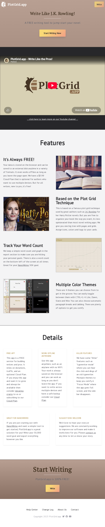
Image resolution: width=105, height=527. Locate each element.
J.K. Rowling (90, 211)
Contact (75, 509)
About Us (62, 509)
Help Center (32, 509)
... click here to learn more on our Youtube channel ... (52, 119)
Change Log (47, 509)
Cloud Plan (12, 400)
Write (99, 4)
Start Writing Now (52, 33)
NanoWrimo (23, 265)
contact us (91, 432)
